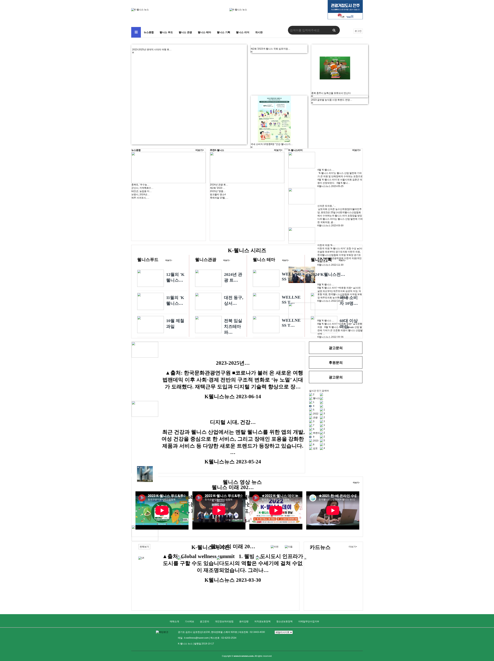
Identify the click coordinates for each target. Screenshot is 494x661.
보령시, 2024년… (140, 194)
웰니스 (316, 398)
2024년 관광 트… (219, 184)
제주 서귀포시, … (140, 197)
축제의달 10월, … (219, 197)
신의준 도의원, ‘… (326, 206)
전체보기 (144, 546)
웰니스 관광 (185, 32)
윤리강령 (244, 621)
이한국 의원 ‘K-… (326, 245)
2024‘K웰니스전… (328, 274)
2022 (315, 413)
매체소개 (174, 621)
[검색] (334, 30)
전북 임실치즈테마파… (233, 326)
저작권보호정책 (262, 621)
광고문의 (204, 621)
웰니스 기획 (223, 32)
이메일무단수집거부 (308, 621)
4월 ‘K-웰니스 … (325, 169)
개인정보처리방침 (224, 621)
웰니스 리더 (242, 32)
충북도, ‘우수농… (140, 184)
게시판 (259, 32)
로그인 (358, 31)
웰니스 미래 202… (233, 487)
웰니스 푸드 (166, 32)
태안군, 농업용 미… (141, 191)
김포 (315, 448)
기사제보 (189, 621)
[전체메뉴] (136, 32)
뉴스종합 (149, 32)
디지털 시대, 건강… (233, 422)
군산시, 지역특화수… (142, 188)
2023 (315, 440)
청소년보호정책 (284, 621)
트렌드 (316, 433)
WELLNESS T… (291, 276)
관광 (315, 417)
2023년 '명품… (218, 191)
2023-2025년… (233, 363)
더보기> (199, 150)
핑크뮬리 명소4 (218, 194)
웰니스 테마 (204, 32)
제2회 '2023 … (217, 188)
